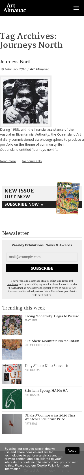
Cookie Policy (46, 465)
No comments (32, 161)
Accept (72, 450)
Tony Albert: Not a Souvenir (46, 366)
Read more (8, 161)
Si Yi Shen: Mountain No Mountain (52, 341)
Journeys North (16, 61)
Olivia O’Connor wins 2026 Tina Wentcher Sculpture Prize (50, 417)
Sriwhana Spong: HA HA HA (46, 390)
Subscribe (42, 268)
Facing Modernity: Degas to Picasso (52, 316)
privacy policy (48, 280)
